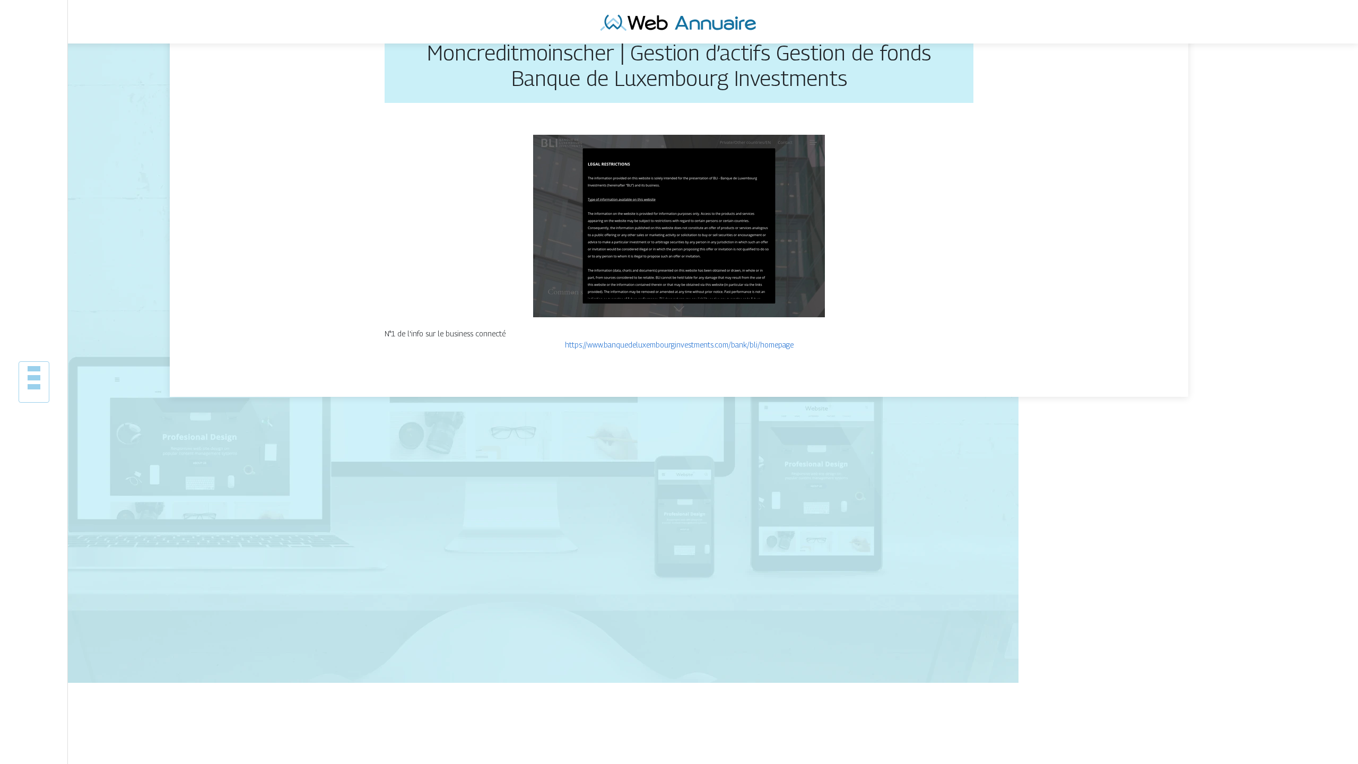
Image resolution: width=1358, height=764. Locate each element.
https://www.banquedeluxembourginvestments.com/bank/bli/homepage (679, 344)
